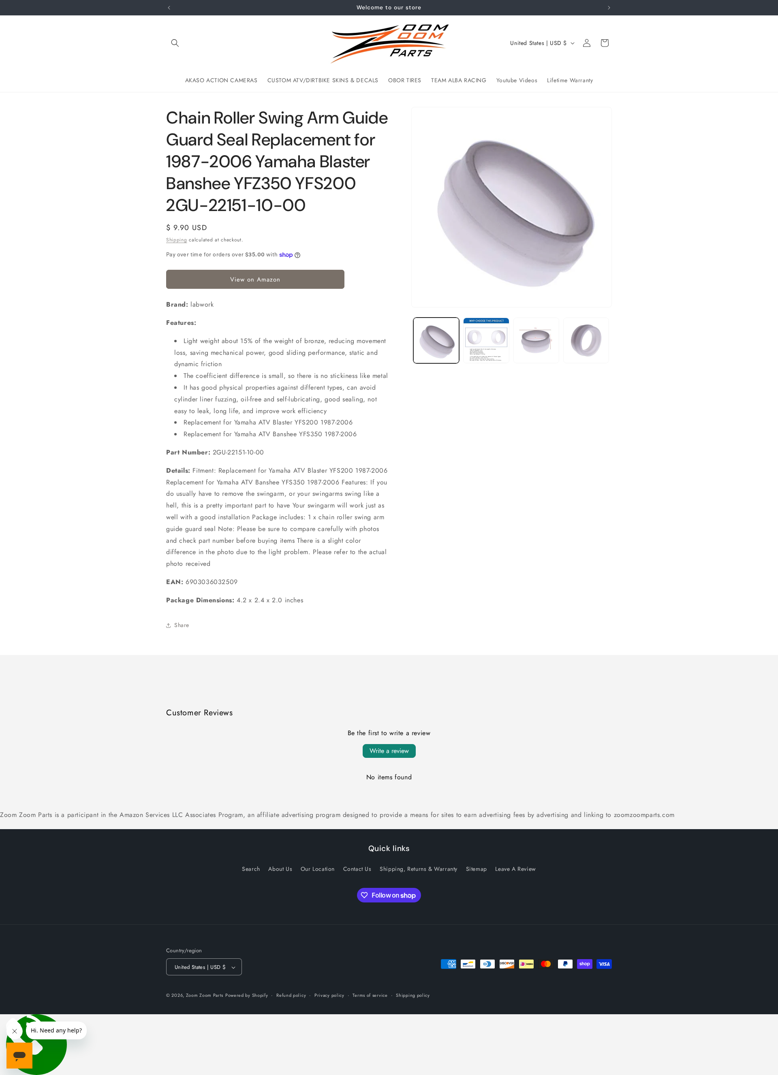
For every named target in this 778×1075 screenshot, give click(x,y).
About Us (280, 868)
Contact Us (357, 868)
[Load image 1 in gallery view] (436, 340)
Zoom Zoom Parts (205, 995)
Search (251, 868)
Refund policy (291, 995)
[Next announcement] (609, 7)
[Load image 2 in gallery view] (486, 340)
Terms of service (370, 995)
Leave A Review (515, 868)
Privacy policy (329, 995)
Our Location (318, 868)
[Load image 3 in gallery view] (536, 340)
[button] (175, 43)
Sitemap (476, 868)
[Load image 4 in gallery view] (586, 340)
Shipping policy (413, 995)
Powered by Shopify (246, 995)
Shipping (176, 239)
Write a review (389, 750)
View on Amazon (255, 279)
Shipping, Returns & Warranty (418, 868)
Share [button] (181, 625)
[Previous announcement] (169, 7)
